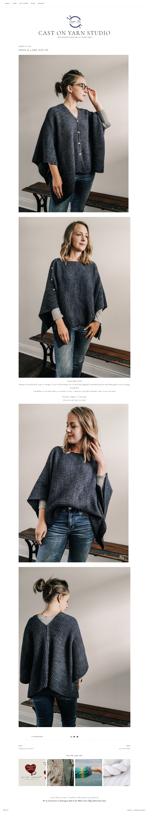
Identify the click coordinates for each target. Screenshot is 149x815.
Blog (33, 3)
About (7, 3)
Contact (41, 3)
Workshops (38, 737)
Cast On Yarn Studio (75, 33)
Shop (15, 3)
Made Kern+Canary (136, 810)
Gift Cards (24, 3)
